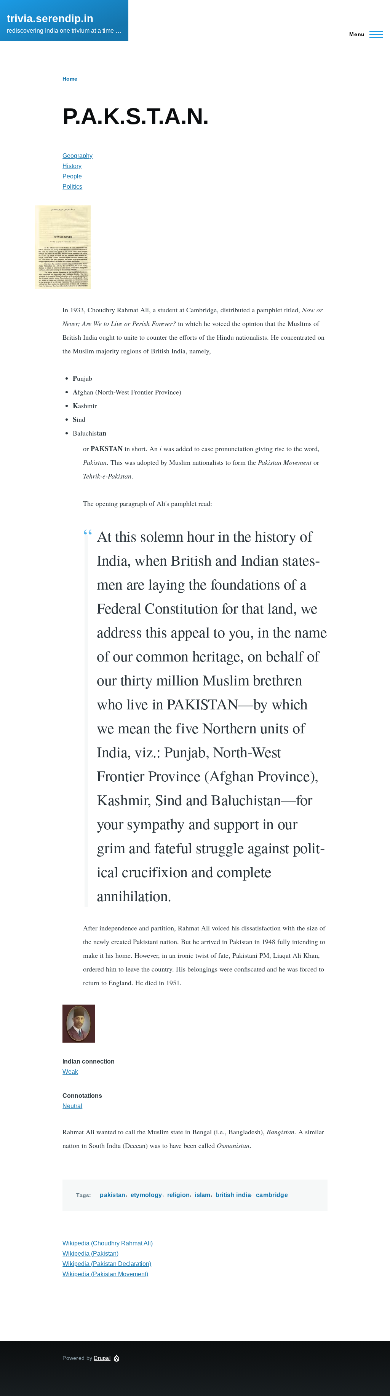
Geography (77, 156)
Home (69, 79)
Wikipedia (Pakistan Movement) (105, 1274)
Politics (72, 186)
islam (203, 1195)
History (72, 166)
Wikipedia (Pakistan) (90, 1253)
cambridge (272, 1195)
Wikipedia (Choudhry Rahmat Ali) (107, 1243)
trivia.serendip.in (50, 18)
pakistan (113, 1195)
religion (178, 1195)
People (72, 176)
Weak (70, 1071)
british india (233, 1195)
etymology (146, 1195)
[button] (193, 247)
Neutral (72, 1106)
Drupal (102, 1358)
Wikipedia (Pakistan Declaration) (106, 1264)
